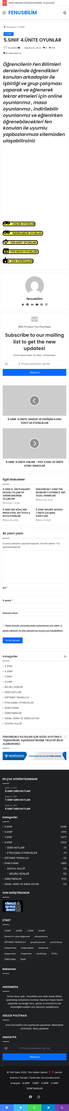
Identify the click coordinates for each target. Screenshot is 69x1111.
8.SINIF (9, 681)
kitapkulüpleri (27, 948)
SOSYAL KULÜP (13, 723)
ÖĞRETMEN (10, 959)
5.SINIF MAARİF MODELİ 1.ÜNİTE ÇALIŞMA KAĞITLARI (49, 513)
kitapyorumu (10, 953)
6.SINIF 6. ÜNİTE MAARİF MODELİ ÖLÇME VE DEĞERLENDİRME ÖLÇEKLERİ (16, 494)
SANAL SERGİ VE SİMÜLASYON (22, 718)
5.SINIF (21, 27)
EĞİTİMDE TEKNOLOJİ (17, 697)
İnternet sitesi (10, 613)
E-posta (8, 600)
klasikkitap (41, 953)
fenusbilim (12, 47)
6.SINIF (9, 671)
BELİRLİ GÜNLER (14, 687)
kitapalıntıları (10, 948)
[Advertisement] (34, 182)
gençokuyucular (38, 942)
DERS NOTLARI (13, 692)
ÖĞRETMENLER (13, 713)
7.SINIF (8, 676)
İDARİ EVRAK (12, 708)
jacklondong (56, 942)
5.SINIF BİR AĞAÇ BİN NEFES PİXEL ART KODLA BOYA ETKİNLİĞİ (16, 513)
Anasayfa (11, 27)
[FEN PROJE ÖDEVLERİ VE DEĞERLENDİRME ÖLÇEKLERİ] (13, 906)
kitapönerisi (26, 953)
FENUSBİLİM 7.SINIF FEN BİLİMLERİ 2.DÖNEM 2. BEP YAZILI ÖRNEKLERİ (50, 492)
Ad (5, 587)
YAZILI (54, 953)
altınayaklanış (41, 936)
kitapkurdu (44, 948)
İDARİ (23, 959)
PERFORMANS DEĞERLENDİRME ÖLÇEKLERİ (31, 3)
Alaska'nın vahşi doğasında (17, 936)
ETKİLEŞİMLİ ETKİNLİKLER (19, 702)
